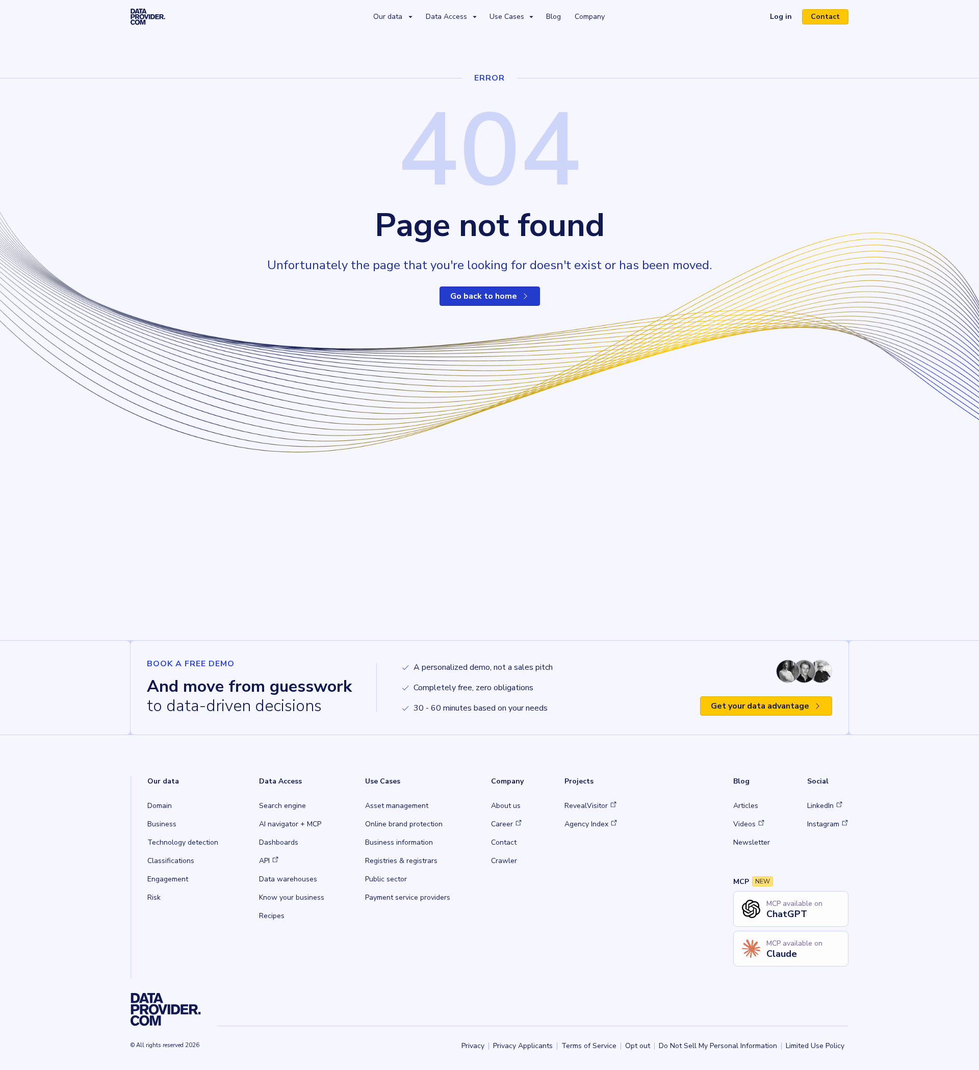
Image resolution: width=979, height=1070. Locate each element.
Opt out (637, 1046)
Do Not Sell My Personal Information (718, 1046)
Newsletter (751, 842)
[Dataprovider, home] (148, 16)
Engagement (167, 879)
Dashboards (278, 842)
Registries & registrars (401, 861)
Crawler (504, 861)
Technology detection (182, 842)
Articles (745, 806)
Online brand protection (404, 824)
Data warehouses (288, 879)
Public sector (386, 879)
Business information (399, 842)
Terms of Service (588, 1046)
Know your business (291, 897)
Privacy (472, 1046)
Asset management (396, 806)
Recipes (272, 916)
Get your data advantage (760, 706)
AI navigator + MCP (290, 824)
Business (161, 824)
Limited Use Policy (815, 1046)
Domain (159, 806)
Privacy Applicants (523, 1046)
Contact (825, 16)
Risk (154, 897)
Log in (785, 18)
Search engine (282, 806)
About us (506, 806)
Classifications (170, 861)
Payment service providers (407, 897)
